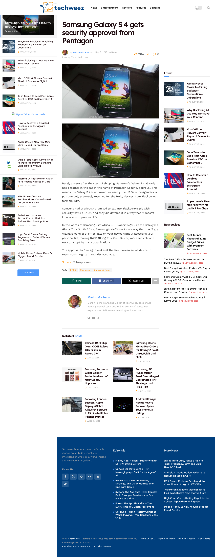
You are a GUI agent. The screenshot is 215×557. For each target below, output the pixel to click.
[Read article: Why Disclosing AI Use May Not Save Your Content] (174, 115)
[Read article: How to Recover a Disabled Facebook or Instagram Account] (174, 180)
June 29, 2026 (144, 391)
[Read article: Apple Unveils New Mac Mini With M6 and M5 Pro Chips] (174, 207)
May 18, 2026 (143, 417)
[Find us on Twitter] (73, 477)
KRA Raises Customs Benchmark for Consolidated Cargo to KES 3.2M (34, 199)
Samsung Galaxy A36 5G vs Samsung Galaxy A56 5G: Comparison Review (185, 278)
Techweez (74, 539)
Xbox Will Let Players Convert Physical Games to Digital (35, 80)
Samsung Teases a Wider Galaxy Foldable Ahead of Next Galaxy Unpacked (96, 376)
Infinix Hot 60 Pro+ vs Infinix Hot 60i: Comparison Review (185, 290)
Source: (67, 262)
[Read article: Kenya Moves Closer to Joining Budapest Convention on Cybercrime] (174, 89)
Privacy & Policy (186, 538)
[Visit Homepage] (62, 8)
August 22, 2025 (198, 292)
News (94, 7)
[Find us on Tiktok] (65, 484)
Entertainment (109, 7)
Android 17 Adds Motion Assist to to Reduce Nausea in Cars (35, 180)
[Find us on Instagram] (81, 477)
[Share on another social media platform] (155, 281)
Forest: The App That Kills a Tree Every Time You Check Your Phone (134, 505)
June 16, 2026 (93, 421)
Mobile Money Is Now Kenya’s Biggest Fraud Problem (35, 255)
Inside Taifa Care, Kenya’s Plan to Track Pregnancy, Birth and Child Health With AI (35, 162)
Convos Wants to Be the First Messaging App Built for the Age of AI (135, 472)
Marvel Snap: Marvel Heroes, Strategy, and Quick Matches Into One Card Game (134, 483)
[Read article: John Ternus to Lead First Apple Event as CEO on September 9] (174, 157)
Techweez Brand (166, 538)
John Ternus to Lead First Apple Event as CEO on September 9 (36, 98)
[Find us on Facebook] (65, 477)
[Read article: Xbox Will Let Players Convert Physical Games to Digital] (174, 135)
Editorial (155, 7)
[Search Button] (208, 8)
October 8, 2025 (190, 272)
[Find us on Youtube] (89, 477)
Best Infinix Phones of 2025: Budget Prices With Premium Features (196, 242)
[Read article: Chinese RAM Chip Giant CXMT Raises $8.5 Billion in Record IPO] (72, 348)
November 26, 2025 (193, 263)
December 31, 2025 (197, 253)
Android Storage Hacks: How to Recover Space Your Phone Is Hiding (146, 406)
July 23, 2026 (143, 361)
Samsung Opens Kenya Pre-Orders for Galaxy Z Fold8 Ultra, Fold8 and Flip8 (147, 350)
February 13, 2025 (189, 301)
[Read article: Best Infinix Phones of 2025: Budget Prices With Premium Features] (174, 240)
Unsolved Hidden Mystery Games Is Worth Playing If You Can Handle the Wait (136, 515)
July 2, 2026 (92, 388)
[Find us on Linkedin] (97, 477)
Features (141, 7)
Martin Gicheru (81, 52)
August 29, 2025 (174, 284)
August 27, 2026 (196, 102)
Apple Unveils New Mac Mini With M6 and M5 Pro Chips (34, 143)
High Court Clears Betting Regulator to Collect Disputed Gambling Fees (34, 237)
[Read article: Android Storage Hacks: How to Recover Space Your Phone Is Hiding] (123, 404)
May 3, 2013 (101, 52)
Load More (28, 273)
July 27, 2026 (92, 358)
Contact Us (204, 538)
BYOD (73, 270)
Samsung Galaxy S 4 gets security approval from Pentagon (28, 24)
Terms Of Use (146, 538)
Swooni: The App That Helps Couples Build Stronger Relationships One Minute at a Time (136, 495)
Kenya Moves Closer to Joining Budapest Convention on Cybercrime (35, 44)
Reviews (127, 7)
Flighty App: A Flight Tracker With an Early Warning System (136, 462)
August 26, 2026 (196, 193)
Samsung (85, 270)
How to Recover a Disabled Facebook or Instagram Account (33, 126)
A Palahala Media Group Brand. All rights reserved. (87, 546)
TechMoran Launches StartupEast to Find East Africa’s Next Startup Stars (33, 218)
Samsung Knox (102, 270)
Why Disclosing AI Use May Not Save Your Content (36, 62)
